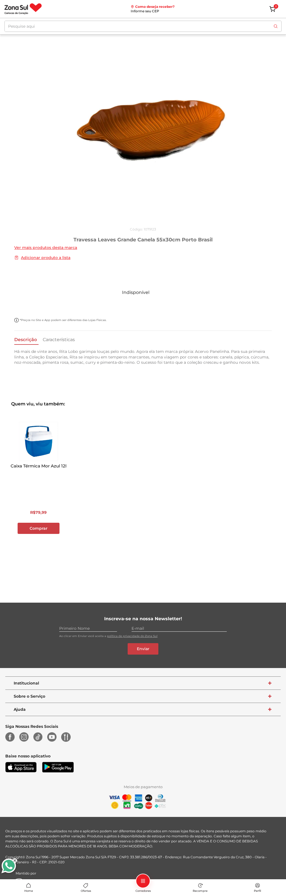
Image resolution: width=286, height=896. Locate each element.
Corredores (143, 891)
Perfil (257, 891)
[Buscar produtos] (275, 26)
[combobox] (143, 26)
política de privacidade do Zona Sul (132, 636)
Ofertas (86, 891)
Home (28, 891)
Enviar (143, 648)
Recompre (200, 891)
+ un (7, 304)
